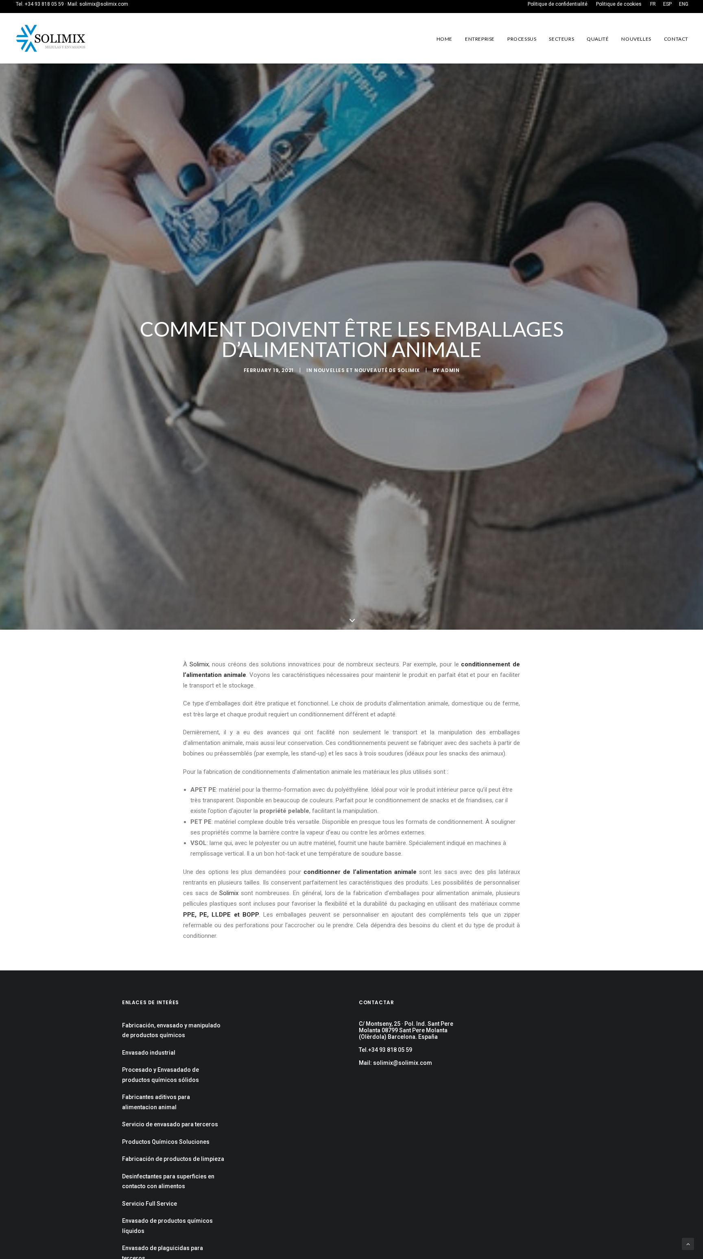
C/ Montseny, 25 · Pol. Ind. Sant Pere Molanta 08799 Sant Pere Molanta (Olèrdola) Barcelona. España (406, 1030)
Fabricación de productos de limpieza (173, 1159)
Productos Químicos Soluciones (166, 1142)
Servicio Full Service (149, 1203)
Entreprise (480, 39)
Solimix (199, 664)
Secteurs (561, 39)
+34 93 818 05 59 (44, 4)
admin (450, 370)
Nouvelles (636, 39)
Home (444, 39)
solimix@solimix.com (103, 4)
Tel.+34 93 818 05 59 (385, 1050)
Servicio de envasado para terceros (170, 1124)
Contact (676, 39)
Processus (521, 39)
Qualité (598, 39)
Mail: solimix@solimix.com (395, 1063)
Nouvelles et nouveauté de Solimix (367, 370)
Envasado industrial (148, 1052)
